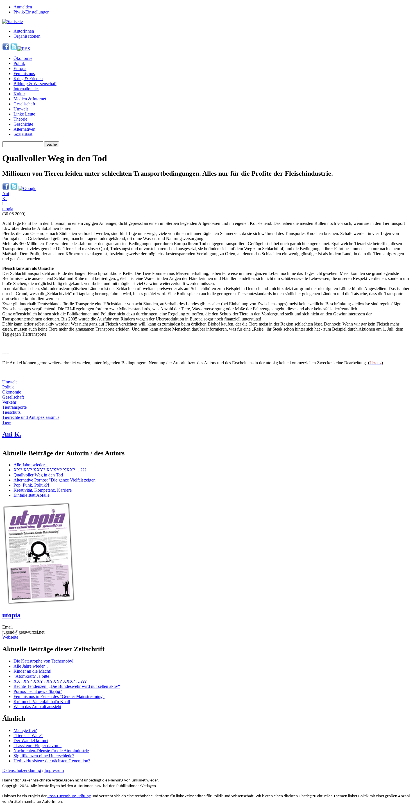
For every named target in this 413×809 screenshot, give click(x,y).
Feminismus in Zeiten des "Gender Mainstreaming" (59, 696)
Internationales (26, 88)
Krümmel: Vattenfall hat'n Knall (41, 701)
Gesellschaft (24, 103)
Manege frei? (25, 730)
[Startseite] (12, 21)
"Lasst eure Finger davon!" (37, 745)
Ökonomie (22, 58)
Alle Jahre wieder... (30, 464)
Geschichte (23, 124)
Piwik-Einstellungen (31, 12)
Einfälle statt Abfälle (31, 495)
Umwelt (20, 109)
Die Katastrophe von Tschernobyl (43, 661)
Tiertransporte (14, 407)
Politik (19, 63)
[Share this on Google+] (27, 188)
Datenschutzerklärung (21, 770)
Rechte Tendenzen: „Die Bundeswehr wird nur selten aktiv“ (66, 686)
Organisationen (26, 36)
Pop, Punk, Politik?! (31, 485)
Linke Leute (24, 114)
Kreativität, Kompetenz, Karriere (42, 490)
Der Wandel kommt (30, 740)
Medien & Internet (29, 98)
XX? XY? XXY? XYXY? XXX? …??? (50, 469)
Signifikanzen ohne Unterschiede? (43, 755)
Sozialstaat (22, 134)
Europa (19, 68)
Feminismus (24, 73)
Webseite (10, 637)
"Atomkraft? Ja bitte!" (33, 676)
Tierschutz (11, 412)
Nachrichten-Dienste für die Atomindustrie (51, 750)
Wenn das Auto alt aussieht (37, 706)
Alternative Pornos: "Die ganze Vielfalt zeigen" (55, 480)
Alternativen (24, 129)
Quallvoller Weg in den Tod (38, 475)
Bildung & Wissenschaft (34, 83)
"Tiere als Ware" (28, 735)
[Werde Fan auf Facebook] (5, 48)
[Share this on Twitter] (13, 188)
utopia (7, 208)
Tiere (6, 422)
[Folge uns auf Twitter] (13, 48)
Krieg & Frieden (28, 78)
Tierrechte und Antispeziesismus (30, 417)
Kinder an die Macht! (32, 671)
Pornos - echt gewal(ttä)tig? (37, 691)
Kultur (19, 93)
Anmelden (22, 6)
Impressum (54, 770)
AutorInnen (23, 31)
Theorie (20, 119)
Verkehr (9, 402)
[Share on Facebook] (5, 188)
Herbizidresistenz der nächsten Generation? (51, 760)
